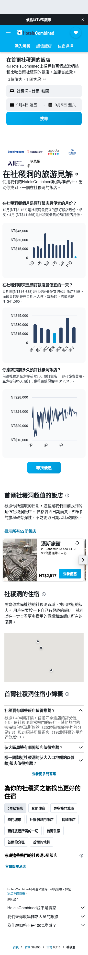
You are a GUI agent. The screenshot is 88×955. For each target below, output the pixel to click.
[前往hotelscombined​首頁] (36, 32)
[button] (82, 19)
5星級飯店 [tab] (15, 808)
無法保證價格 (16, 893)
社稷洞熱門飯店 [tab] (42, 819)
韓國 (28, 947)
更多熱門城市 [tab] (64, 808)
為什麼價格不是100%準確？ (31, 925)
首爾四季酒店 (15, 866)
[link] (44, 467)
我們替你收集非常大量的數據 (32, 916)
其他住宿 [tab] (38, 808)
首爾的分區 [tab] (16, 841)
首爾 (49, 947)
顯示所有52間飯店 (20, 531)
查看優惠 (70, 573)
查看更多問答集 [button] (44, 773)
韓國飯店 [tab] (69, 819)
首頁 (16, 947)
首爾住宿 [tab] (53, 830)
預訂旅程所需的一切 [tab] (23, 830)
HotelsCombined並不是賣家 (31, 907)
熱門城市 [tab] (14, 819)
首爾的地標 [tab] (41, 841)
